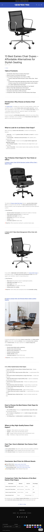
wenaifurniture (8, 530)
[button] (2, 5)
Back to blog (23, 504)
